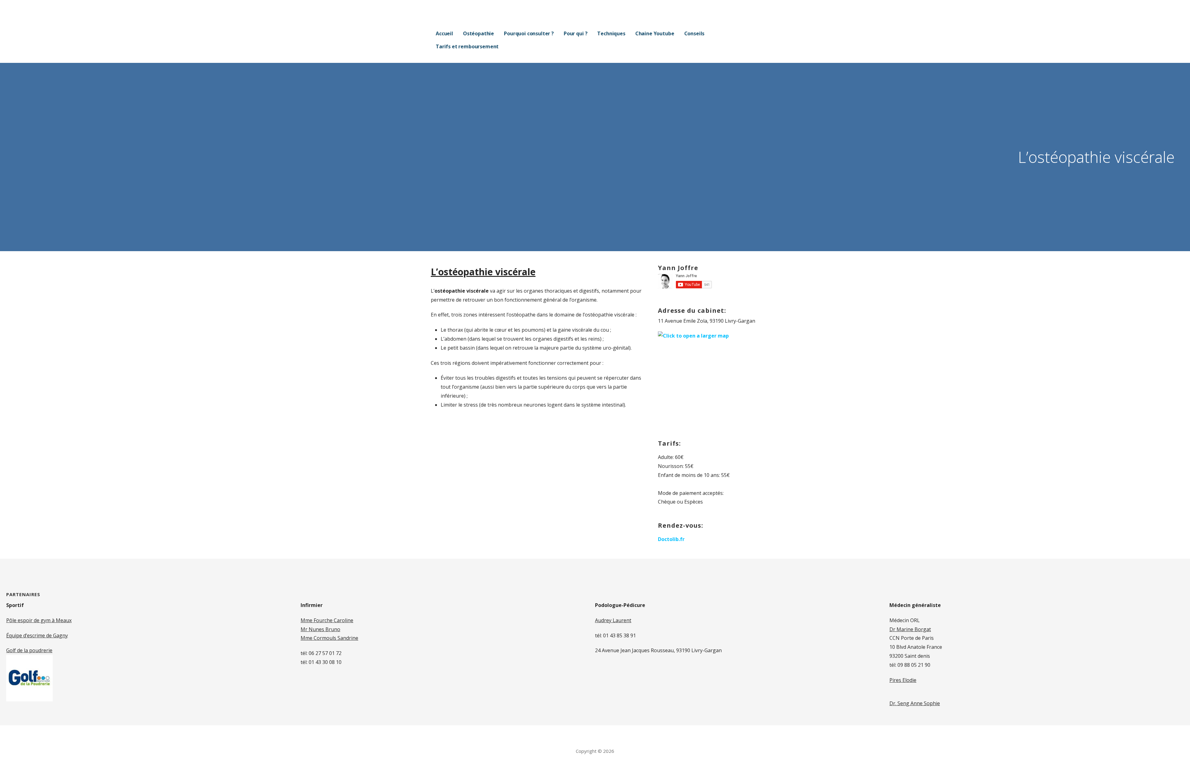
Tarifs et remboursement (467, 46)
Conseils (694, 33)
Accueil (444, 33)
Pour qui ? (575, 33)
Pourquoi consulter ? (529, 33)
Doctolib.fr (671, 539)
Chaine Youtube (654, 33)
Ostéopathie (478, 33)
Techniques (611, 33)
